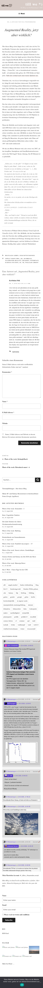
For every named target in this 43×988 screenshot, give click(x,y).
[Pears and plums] (8, 947)
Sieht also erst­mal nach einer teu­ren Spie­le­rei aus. (22, 75)
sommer (22, 621)
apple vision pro (12, 258)
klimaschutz (17, 609)
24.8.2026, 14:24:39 (24, 806)
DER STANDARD (12, 645)
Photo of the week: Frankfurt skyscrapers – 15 (17, 544)
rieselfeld (33, 617)
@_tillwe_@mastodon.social (29, 875)
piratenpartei (7, 617)
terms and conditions (22, 914)
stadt (33, 621)
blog (37, 585)
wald (29, 625)
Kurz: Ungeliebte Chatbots (11, 515)
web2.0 (36, 625)
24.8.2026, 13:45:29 (27, 846)
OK (22, 985)
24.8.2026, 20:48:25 (21, 775)
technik (5, 625)
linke (25, 609)
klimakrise (6, 609)
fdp (17, 593)
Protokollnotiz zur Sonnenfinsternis (13, 537)
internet (30, 605)
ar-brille (28, 258)
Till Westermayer (28, 22)
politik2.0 (24, 617)
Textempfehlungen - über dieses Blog (14, 488)
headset (25, 260)
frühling (31, 593)
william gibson (31, 262)
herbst (33, 597)
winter (22, 629)
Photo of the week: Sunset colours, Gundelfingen (18, 550)
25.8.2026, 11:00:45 (25, 703)
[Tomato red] (6, 956)
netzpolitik (25, 613)
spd (28, 621)
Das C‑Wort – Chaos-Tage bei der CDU (15, 570)
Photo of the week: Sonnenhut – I (13, 508)
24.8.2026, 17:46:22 (24, 797)
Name (5, 401)
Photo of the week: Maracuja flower (13, 563)
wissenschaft (31, 629)
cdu (4, 593)
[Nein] (40, 982)
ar (21, 258)
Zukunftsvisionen (27, 255)
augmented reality (13, 260)
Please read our (16, 914)
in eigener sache (22, 601)
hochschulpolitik (8, 601)
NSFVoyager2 (11, 703)
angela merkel (12, 585)
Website (5, 423)
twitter (13, 625)
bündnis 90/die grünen (30, 589)
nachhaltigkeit (15, 613)
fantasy (11, 593)
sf (20, 262)
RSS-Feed (5, 933)
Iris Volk (9, 775)
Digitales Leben (12, 255)
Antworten (15, 352)
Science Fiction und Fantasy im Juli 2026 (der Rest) (19, 557)
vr (23, 262)
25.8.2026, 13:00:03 (27, 645)
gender (12, 597)
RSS (3, 886)
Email (4, 905)
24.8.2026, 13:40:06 (24, 865)
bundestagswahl (15, 589)
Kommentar (7, 372)
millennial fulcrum (12, 846)
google (19, 597)
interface (34, 260)
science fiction (11, 262)
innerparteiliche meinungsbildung (14, 605)
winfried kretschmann (10, 629)
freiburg (23, 593)
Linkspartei (33, 609)
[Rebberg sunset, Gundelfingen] (34, 950)
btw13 (5, 589)
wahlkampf (21, 625)
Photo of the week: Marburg (11, 531)
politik (16, 617)
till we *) (34, 4)
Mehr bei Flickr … (8, 964)
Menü (23, 13)
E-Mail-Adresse (8, 412)
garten (5, 597)
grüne (26, 597)
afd (4, 585)
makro (5, 613)
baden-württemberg (26, 585)
